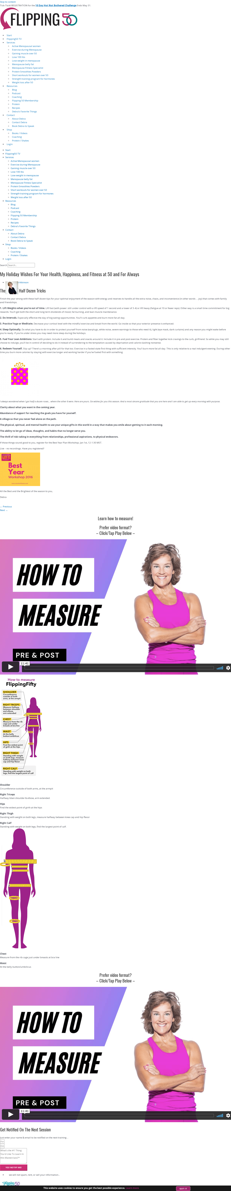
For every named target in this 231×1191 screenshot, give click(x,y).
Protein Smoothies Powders (26, 71)
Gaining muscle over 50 (24, 53)
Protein (16, 104)
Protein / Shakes (20, 140)
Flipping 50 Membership (25, 100)
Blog (14, 89)
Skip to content (8, 1)
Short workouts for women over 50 (30, 75)
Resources (12, 86)
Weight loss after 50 (22, 82)
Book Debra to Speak (23, 126)
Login (10, 144)
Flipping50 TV (14, 38)
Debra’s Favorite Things (24, 111)
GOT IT (183, 1188)
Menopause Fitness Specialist (27, 67)
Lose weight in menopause (26, 60)
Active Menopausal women (26, 46)
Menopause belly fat (23, 64)
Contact (11, 115)
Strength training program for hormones (33, 78)
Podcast (16, 93)
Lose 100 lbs (18, 57)
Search (3, 265)
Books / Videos (19, 133)
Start (9, 35)
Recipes (16, 107)
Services (11, 42)
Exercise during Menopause (27, 49)
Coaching (17, 96)
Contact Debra (19, 122)
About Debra (19, 118)
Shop (9, 129)
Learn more (132, 1188)
